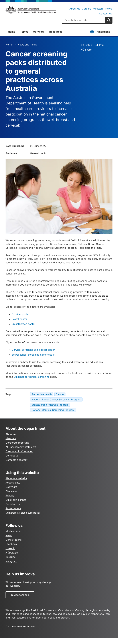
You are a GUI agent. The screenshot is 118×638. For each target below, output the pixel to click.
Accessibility (13, 482)
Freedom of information (19, 451)
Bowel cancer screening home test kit (33, 354)
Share (88, 49)
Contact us (105, 13)
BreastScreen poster (23, 323)
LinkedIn (10, 548)
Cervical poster (21, 314)
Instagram (11, 561)
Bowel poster (19, 319)
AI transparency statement (21, 446)
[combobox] (83, 20)
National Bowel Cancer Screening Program (56, 399)
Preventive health (41, 394)
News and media (27, 44)
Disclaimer (12, 491)
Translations (102, 31)
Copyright (11, 486)
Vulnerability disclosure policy (23, 512)
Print (101, 45)
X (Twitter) (12, 552)
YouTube (11, 556)
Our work (38, 31)
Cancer (60, 394)
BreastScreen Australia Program (50, 404)
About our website (16, 478)
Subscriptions (13, 508)
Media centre (13, 531)
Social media (13, 504)
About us (74, 8)
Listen (88, 45)
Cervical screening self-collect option (33, 349)
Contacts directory (17, 459)
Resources (55, 31)
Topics (24, 31)
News (108, 8)
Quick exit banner (16, 499)
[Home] (31, 10)
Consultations (14, 539)
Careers (86, 8)
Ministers (98, 8)
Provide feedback (20, 594)
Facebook (11, 544)
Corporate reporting (17, 442)
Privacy (10, 495)
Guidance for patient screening (31, 376)
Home (11, 31)
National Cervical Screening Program (53, 409)
